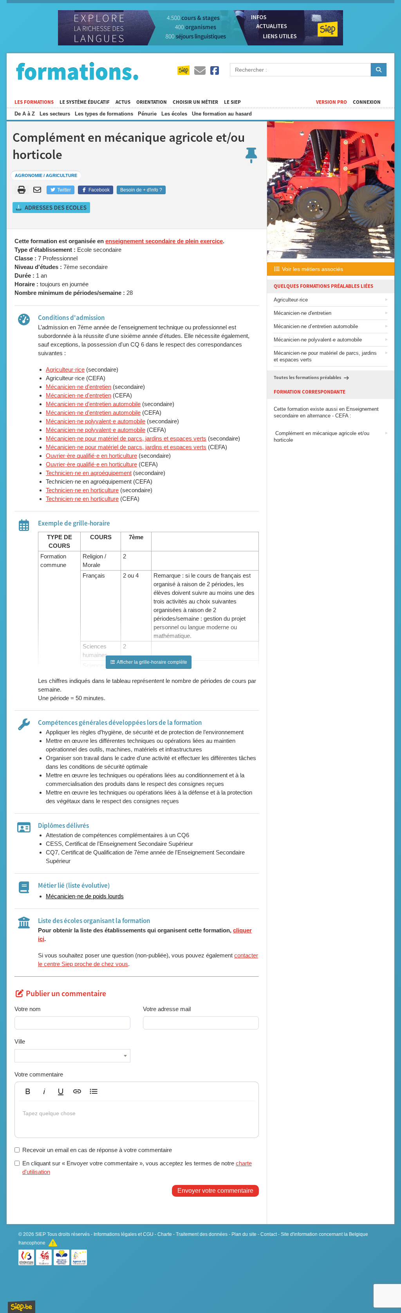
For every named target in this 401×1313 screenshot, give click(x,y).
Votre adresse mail (167, 1009)
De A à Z (24, 114)
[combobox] (72, 1055)
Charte (164, 1234)
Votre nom (27, 1009)
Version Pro (331, 102)
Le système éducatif (85, 102)
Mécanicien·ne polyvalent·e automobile (95, 421)
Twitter (63, 190)
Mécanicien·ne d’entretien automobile (93, 404)
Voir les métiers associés (311, 269)
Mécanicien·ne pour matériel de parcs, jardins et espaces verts (126, 438)
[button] (27, 1091)
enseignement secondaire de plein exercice (164, 241)
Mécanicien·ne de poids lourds (85, 896)
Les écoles (174, 114)
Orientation (151, 102)
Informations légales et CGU (124, 1234)
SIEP (40, 1234)
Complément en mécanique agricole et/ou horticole (321, 436)
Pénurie (147, 114)
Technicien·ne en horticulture (82, 490)
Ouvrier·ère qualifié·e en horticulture (91, 455)
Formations (77, 71)
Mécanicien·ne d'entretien (78, 386)
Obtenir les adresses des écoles (52, 207)
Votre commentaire (38, 1074)
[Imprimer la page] (21, 190)
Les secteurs (55, 114)
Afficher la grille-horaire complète (151, 662)
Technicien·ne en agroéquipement (89, 473)
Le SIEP (232, 102)
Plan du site (243, 1234)
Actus (123, 102)
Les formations (34, 102)
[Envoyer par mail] (39, 190)
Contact (268, 1234)
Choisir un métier (195, 102)
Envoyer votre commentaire (215, 1190)
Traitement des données (202, 1234)
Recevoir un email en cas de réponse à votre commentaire (97, 1150)
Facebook (98, 190)
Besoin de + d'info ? (141, 190)
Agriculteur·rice (65, 369)
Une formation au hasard (222, 114)
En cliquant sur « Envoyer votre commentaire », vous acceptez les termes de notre (137, 1167)
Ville (19, 1041)
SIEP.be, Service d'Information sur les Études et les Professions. (21, 1306)
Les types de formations (104, 114)
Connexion (367, 102)
